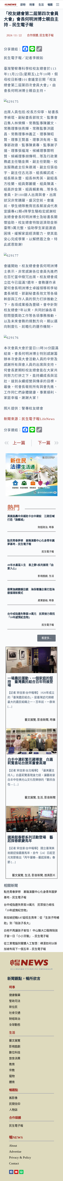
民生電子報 (47, 35)
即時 (23, 4)
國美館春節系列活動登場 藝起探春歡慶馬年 (30, 839)
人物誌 (13, 1109)
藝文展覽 (30, 719)
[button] (46, 638)
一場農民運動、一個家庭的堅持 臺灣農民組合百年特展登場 (30, 681)
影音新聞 (42, 719)
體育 (12, 1082)
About (13, 1145)
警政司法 (14, 1000)
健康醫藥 (14, 995)
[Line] (21, 1172)
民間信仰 (14, 1103)
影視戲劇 (43, 576)
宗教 (12, 1070)
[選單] (57, 4)
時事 (32, 4)
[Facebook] (11, 1172)
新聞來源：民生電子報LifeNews (29, 419)
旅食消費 (14, 1058)
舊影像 (13, 1097)
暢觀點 (51, 4)
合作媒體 (32, 35)
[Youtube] (16, 1172)
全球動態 (14, 1024)
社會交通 (14, 1012)
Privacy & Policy (20, 1157)
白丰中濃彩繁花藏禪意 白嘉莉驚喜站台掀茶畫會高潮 (30, 761)
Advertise (15, 1151)
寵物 (12, 1076)
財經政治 (43, 527)
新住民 (13, 1006)
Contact (14, 1163)
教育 (12, 1064)
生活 (41, 4)
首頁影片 (49, 875)
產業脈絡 (43, 600)
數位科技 (14, 1052)
